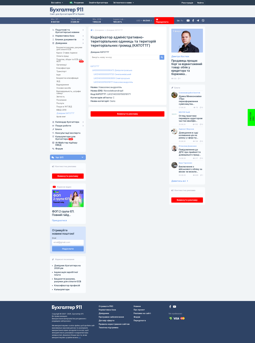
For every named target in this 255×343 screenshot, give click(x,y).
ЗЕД (58, 81)
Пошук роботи (63, 126)
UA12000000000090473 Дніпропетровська (112, 70)
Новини (137, 306)
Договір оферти (106, 320)
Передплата (162, 22)
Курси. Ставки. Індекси (66, 53)
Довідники (61, 43)
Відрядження (62, 84)
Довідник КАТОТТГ (66, 113)
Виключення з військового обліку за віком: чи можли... (190, 169)
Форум (59, 149)
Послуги (60, 103)
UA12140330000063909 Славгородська (112, 78)
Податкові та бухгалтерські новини (67, 31)
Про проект (139, 310)
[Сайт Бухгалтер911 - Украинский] (67, 307)
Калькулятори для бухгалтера (65, 137)
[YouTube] (174, 307)
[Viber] (203, 21)
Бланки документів (65, 39)
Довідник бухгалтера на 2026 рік (67, 266)
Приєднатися (59, 220)
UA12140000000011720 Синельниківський (112, 74)
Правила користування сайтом (114, 324)
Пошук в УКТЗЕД (64, 106)
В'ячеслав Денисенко (188, 146)
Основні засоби (63, 88)
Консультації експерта (67, 133)
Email (54, 238)
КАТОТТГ (95, 66)
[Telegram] (198, 21)
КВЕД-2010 (61, 110)
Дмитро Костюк (180, 56)
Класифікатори (63, 68)
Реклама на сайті (142, 313)
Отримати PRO (106, 306)
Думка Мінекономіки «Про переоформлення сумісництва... (190, 100)
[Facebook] (193, 21)
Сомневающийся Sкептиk (189, 93)
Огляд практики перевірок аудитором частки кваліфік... (190, 118)
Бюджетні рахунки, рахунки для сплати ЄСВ (69, 48)
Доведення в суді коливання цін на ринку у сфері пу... (188, 135)
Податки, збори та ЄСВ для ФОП (69, 60)
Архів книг (61, 116)
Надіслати (68, 248)
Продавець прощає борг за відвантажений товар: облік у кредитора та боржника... (186, 67)
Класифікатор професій (67, 285)
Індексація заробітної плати (66, 273)
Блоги (58, 129)
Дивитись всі (178, 181)
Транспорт (61, 71)
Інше (58, 75)
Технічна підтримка (108, 327)
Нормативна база (64, 36)
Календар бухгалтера (67, 122)
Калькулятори (61, 289)
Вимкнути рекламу (68, 176)
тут (79, 337)
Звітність (60, 96)
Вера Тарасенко (185, 163)
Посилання (61, 100)
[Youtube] (188, 21)
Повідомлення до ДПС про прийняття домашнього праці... (190, 152)
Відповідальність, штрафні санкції (68, 92)
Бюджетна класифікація (67, 78)
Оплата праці (62, 56)
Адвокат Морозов (186, 129)
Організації (61, 65)
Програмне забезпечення (111, 317)
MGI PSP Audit (184, 112)
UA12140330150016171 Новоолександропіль (113, 82)
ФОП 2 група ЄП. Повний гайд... (63, 213)
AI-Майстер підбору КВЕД (66, 144)
